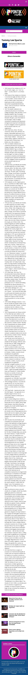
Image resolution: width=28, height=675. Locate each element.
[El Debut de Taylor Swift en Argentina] (5, 607)
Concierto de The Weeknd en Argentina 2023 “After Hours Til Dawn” (17, 615)
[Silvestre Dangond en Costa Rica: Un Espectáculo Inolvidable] (5, 623)
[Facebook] (12, 4)
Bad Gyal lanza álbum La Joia (17, 44)
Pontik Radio (6, 661)
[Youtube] (15, 4)
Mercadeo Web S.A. (9, 672)
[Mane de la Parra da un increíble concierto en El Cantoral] (5, 600)
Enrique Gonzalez (13, 45)
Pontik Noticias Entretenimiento (14, 68)
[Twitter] (18, 4)
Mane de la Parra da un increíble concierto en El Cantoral (15, 599)
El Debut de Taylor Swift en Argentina (16, 606)
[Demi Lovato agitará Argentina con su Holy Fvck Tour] (5, 631)
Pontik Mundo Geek (14, 79)
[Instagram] (9, 4)
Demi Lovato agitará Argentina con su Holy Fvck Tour (16, 631)
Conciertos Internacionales (14, 594)
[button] (26, 1)
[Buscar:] (14, 31)
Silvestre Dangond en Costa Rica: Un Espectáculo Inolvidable (16, 623)
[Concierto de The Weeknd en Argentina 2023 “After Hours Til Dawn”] (5, 615)
